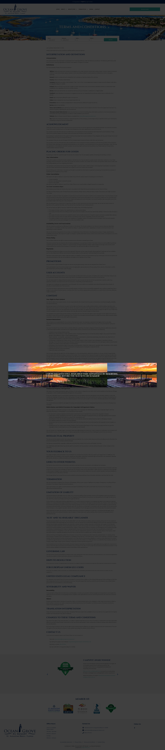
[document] (82, 375)
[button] (154, 364)
